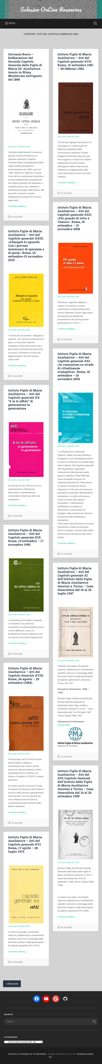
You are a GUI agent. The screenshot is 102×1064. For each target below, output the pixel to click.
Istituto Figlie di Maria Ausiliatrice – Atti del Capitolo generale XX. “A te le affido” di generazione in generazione (25, 399)
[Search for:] (51, 1021)
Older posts (12, 983)
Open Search (95, 23)
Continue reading (23, 206)
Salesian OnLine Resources (51, 9)
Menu (12, 23)
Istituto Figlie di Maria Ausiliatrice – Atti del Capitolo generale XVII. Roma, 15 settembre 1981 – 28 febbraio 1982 (75, 61)
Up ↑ (51, 1057)
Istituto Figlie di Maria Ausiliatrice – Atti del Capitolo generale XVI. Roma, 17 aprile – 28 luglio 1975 (25, 844)
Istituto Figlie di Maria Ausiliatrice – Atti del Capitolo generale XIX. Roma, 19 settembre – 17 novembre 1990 (26, 537)
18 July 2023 (16, 217)
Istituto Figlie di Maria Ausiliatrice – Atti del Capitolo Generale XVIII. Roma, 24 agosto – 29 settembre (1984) (26, 675)
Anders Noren (84, 1054)
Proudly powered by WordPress (27, 1054)
